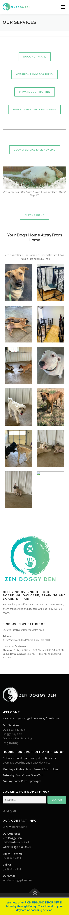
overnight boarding (14, 762)
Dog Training (10, 742)
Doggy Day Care (12, 734)
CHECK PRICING (35, 215)
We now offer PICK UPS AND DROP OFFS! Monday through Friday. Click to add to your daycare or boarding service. (34, 906)
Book (15, 827)
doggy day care (40, 762)
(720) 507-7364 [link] (12, 858)
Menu (63, 6)
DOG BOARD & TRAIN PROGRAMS (34, 109)
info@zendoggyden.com (17, 880)
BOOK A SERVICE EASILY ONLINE (34, 149)
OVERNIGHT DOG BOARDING (34, 74)
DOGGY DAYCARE (34, 56)
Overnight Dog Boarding (17, 738)
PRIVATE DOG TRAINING (34, 91)
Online (23, 827)
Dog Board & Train (14, 729)
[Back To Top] (34, 893)
